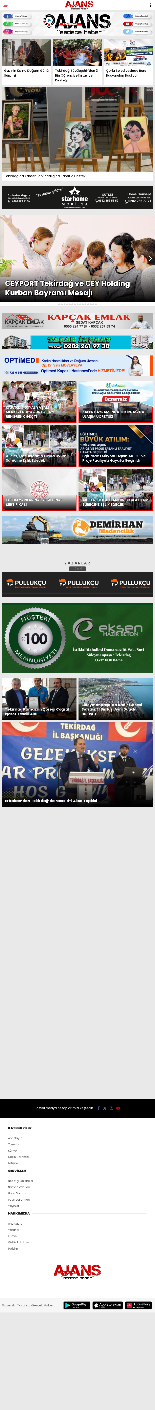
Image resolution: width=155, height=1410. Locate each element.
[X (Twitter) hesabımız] (49, 1403)
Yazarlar (13, 58)
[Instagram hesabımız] (74, 1403)
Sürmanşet (14, 49)
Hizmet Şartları (18, 82)
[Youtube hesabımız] (98, 1403)
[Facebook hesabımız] (25, 1403)
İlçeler (11, 41)
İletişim (11, 66)
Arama (117, 20)
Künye (10, 74)
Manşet (11, 33)
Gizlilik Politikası (19, 90)
